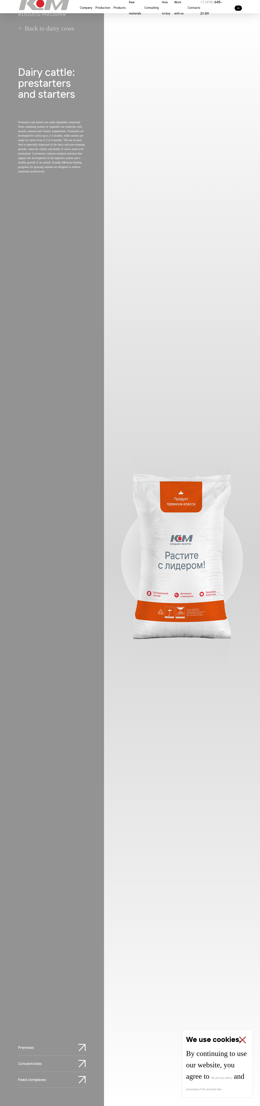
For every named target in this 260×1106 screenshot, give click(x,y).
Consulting (151, 8)
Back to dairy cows (49, 28)
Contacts (194, 8)
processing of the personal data (203, 1089)
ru (238, 8)
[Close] (242, 1039)
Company (86, 8)
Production (102, 8)
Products (120, 8)
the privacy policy (221, 1077)
